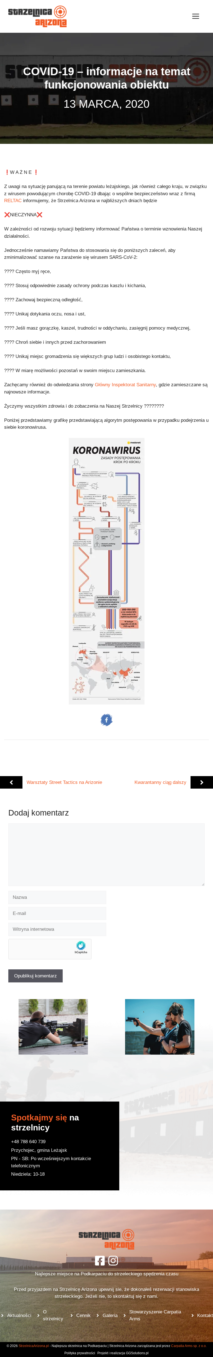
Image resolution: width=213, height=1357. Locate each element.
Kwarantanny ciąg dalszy (160, 782)
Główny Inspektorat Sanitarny (125, 384)
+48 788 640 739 (28, 1141)
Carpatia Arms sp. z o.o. (189, 1346)
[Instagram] (113, 1260)
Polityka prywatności (79, 1353)
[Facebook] (99, 1260)
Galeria (110, 1315)
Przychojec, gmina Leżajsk (39, 1150)
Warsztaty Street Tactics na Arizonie (64, 782)
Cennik (83, 1315)
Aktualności (19, 1315)
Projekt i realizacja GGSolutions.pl (123, 1353)
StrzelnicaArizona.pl (34, 1346)
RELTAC (13, 200)
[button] (53, 1027)
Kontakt (205, 1315)
